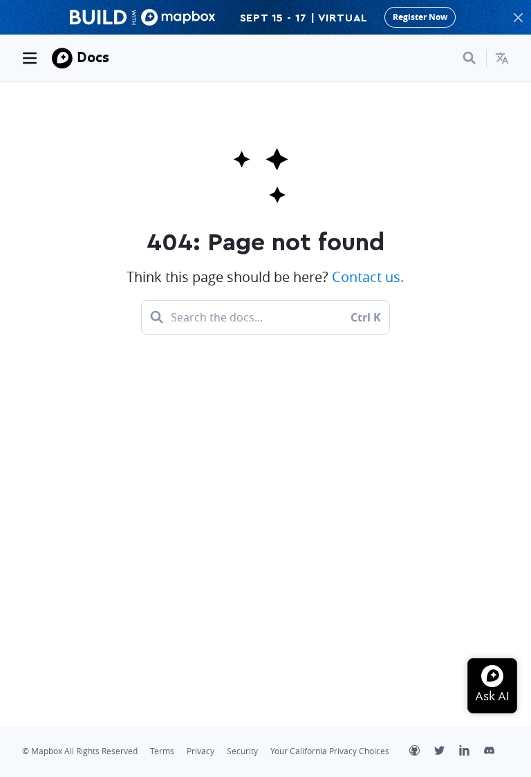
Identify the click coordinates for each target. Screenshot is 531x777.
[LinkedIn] (471, 752)
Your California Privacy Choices (329, 751)
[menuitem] (502, 58)
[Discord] (496, 752)
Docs (93, 57)
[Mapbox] (62, 58)
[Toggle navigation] (29, 58)
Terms (162, 751)
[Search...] (469, 58)
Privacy (200, 751)
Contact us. (368, 277)
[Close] (518, 17)
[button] (502, 58)
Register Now (420, 17)
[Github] (421, 752)
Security (242, 751)
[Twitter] (446, 752)
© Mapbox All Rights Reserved (80, 751)
